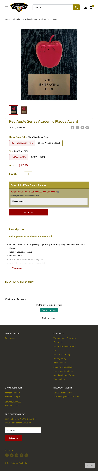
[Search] (76, 7)
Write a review (49, 310)
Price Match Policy (61, 354)
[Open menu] (6, 7)
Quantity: (13, 174)
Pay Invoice (10, 338)
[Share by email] (87, 127)
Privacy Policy (59, 358)
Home (7, 19)
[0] (90, 7)
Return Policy (59, 363)
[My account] (85, 7)
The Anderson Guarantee (64, 338)
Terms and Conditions (63, 371)
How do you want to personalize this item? (24, 196)
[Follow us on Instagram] (16, 455)
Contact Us (58, 342)
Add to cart (28, 212)
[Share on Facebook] (72, 127)
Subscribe (13, 438)
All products (17, 19)
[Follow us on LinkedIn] (26, 455)
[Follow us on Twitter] (12, 455)
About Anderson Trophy (64, 375)
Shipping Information (62, 367)
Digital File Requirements (65, 346)
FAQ (55, 350)
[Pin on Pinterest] (77, 127)
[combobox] (53, 7)
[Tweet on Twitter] (82, 127)
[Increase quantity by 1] (35, 174)
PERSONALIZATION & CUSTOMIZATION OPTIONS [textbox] (36, 193)
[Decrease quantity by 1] (21, 174)
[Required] (58, 192)
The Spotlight (59, 379)
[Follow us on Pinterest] (21, 455)
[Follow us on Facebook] (7, 455)
